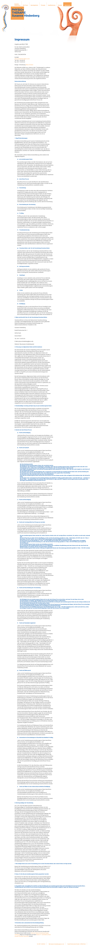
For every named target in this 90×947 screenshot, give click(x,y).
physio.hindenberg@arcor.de (22, 58)
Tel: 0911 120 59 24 (41, 944)
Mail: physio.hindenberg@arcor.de (56, 944)
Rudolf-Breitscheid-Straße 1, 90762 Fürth (77, 944)
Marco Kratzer (29, 64)
